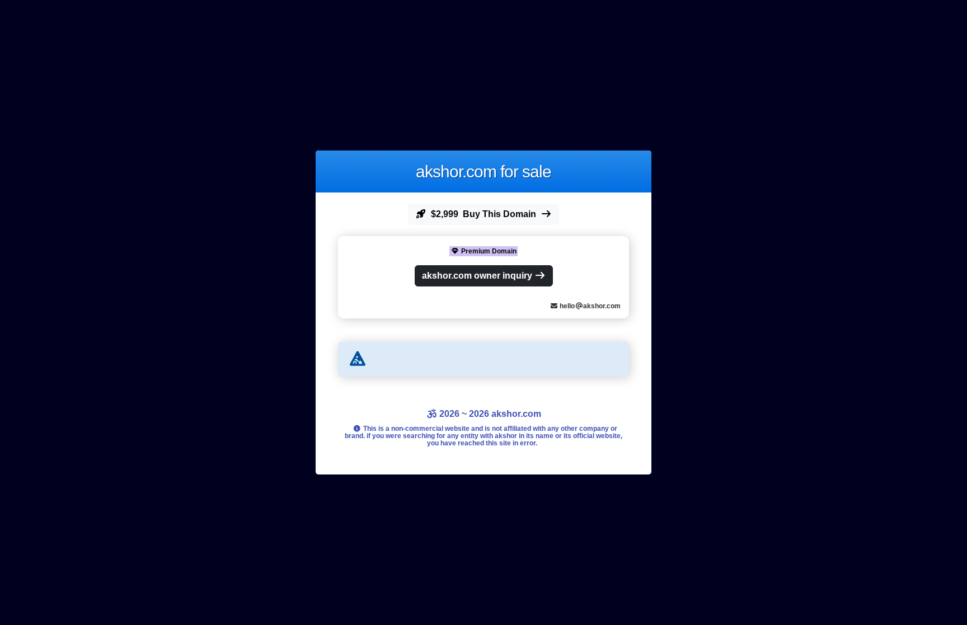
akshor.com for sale (483, 171)
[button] (483, 214)
